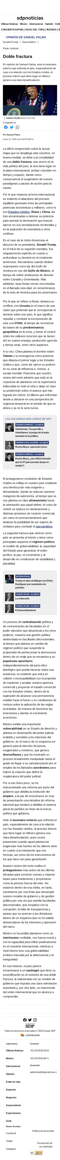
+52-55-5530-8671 (39, 1058)
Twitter (9, 1141)
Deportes (11, 1089)
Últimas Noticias (9, 24)
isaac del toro (34, 29)
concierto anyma (12, 29)
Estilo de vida (13, 1082)
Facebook (11, 1133)
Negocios (11, 1097)
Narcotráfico (29, 42)
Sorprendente (13, 1105)
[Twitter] (12, 127)
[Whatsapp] (17, 127)
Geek (9, 1121)
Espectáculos (13, 1113)
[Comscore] (30, 1035)
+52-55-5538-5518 (39, 1050)
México (23, 24)
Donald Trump (10, 42)
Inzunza (52, 29)
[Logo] (30, 18)
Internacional (36, 24)
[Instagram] (35, 1020)
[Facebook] (6, 127)
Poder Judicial (10, 48)
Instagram (11, 1149)
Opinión (49, 24)
